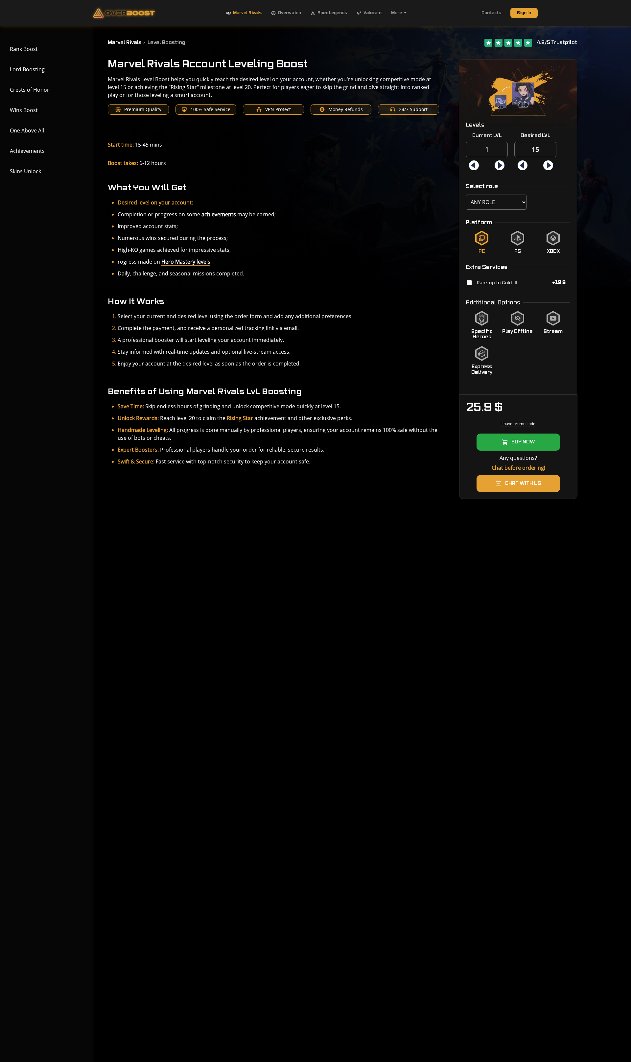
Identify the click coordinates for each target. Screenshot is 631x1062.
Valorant (372, 13)
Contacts (491, 13)
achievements (218, 214)
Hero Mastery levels (185, 261)
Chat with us (523, 483)
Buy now (523, 442)
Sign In (524, 13)
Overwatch (289, 13)
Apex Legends (332, 13)
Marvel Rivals (247, 13)
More (396, 13)
